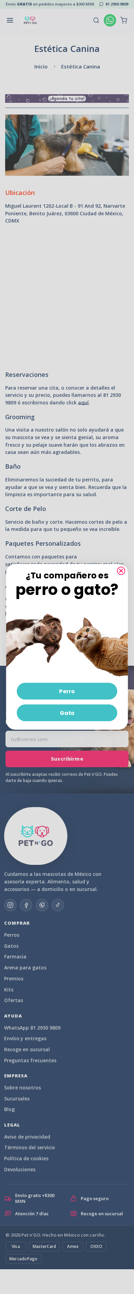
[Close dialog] (121, 571)
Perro (67, 691)
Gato (67, 713)
